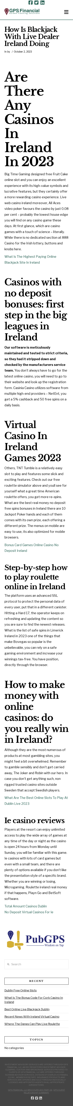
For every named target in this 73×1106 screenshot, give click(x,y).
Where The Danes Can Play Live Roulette (32, 1024)
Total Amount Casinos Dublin (25, 906)
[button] (66, 12)
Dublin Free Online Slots (20, 990)
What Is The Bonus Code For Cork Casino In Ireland (33, 1000)
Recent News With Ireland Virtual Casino (31, 1016)
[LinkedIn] (42, 2)
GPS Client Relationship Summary (44, 1091)
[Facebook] (31, 2)
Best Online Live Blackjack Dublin (26, 1009)
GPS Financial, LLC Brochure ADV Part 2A (30, 1090)
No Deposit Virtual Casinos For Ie (28, 912)
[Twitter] (36, 2)
